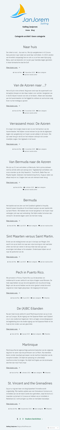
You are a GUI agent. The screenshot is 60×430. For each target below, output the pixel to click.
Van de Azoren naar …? (30, 85)
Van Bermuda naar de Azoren (30, 162)
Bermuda (30, 200)
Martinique (30, 344)
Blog (33, 30)
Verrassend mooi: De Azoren (30, 123)
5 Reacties (49, 409)
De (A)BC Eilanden (30, 308)
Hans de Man (18, 72)
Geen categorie (42, 72)
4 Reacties (47, 334)
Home (27, 30)
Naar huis (30, 47)
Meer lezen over (12, 67)
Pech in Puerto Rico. (30, 272)
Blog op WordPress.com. (24, 426)
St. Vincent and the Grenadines (30, 383)
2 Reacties (47, 298)
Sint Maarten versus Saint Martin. (30, 236)
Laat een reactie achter (30, 75)
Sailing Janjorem (30, 27)
